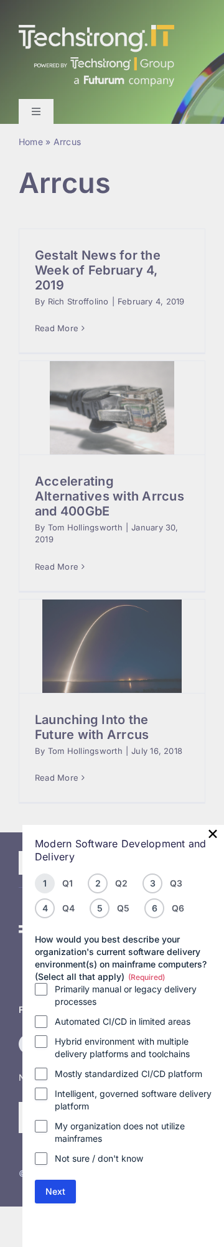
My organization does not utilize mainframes (120, 1132)
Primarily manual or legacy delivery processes (126, 995)
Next (55, 1191)
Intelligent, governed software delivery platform (133, 1099)
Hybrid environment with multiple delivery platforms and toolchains (122, 1047)
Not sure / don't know (99, 1158)
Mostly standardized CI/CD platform (128, 1073)
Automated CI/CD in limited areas (122, 1021)
